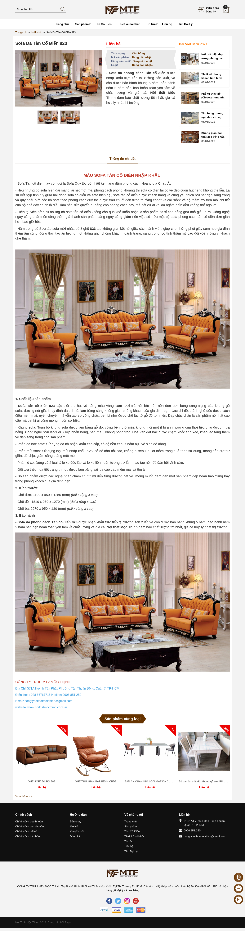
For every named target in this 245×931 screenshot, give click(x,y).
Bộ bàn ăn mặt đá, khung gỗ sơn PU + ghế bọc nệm (210, 781)
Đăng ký (211, 11)
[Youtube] (136, 901)
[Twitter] (118, 901)
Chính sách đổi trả (26, 831)
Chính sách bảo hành (28, 836)
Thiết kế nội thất (134, 836)
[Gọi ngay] (238, 877)
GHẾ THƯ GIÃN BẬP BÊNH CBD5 (95, 781)
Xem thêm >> (23, 796)
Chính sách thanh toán (29, 821)
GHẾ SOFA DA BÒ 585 (41, 781)
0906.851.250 (192, 830)
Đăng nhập (212, 7)
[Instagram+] (127, 901)
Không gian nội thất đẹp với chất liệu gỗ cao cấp (212, 136)
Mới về (74, 826)
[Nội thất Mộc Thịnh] (122, 9)
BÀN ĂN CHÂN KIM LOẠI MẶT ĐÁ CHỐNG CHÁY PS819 (159, 781)
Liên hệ (128, 846)
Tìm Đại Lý (131, 851)
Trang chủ (130, 821)
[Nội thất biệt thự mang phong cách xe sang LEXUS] (190, 59)
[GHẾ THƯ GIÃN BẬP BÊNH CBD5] (95, 751)
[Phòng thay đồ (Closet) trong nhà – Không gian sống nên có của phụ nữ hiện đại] (190, 98)
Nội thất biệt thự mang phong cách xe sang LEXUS (213, 58)
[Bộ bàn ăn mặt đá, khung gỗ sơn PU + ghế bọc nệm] (204, 751)
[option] (48, 117)
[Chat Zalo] (238, 899)
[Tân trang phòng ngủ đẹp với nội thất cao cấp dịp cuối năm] (190, 118)
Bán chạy (75, 821)
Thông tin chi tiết (122, 158)
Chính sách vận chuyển (29, 826)
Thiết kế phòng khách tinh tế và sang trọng (211, 78)
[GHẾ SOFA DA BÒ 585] (41, 751)
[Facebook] (109, 901)
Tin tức (128, 841)
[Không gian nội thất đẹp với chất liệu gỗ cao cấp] (190, 137)
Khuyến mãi (77, 831)
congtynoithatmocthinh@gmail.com (205, 836)
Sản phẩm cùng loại (123, 719)
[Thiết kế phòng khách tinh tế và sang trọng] (190, 78)
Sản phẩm (130, 826)
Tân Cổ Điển (132, 831)
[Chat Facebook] (238, 888)
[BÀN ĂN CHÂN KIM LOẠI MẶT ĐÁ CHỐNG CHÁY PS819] (150, 751)
